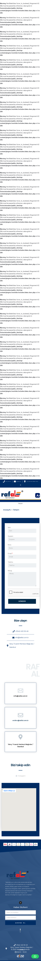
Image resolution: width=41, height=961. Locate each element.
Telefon (10, 562)
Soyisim (10, 536)
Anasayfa (7, 510)
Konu (9, 545)
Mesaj (10, 571)
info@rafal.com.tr (20, 696)
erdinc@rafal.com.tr (20, 720)
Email (10, 553)
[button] (35, 956)
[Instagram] (20, 902)
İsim (9, 527)
